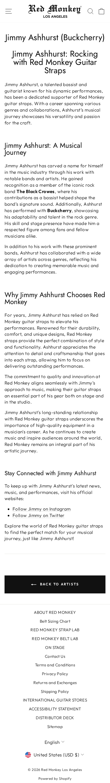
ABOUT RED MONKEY (55, 612)
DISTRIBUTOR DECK (55, 717)
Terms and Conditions (55, 664)
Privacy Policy (55, 673)
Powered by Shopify (55, 778)
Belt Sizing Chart (55, 621)
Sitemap (55, 726)
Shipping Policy (55, 691)
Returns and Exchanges (55, 682)
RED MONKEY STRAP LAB (55, 629)
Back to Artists (58, 584)
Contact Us (55, 656)
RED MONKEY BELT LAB (55, 638)
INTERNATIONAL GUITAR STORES (55, 700)
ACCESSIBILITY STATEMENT (55, 708)
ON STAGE (55, 647)
